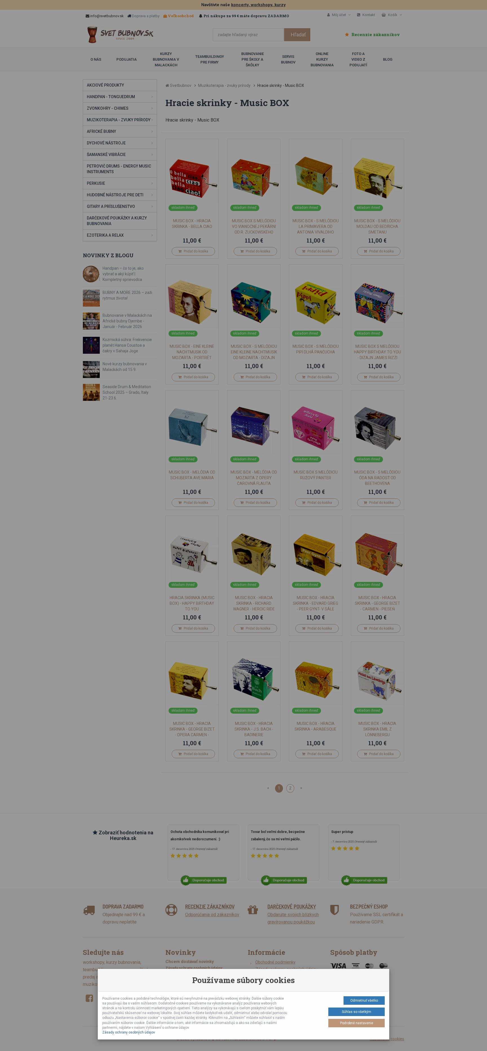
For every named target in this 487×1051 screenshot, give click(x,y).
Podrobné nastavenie (356, 1023)
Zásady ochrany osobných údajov (128, 1032)
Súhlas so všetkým (356, 1012)
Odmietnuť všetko (364, 1000)
